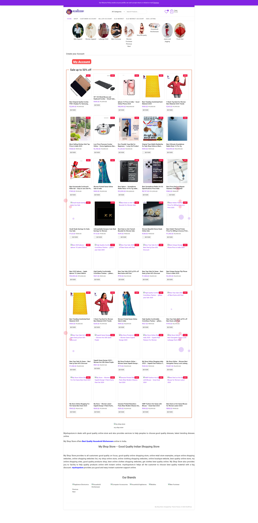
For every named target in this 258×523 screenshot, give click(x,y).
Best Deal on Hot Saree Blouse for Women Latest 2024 (176, 405)
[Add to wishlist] (90, 92)
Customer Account (88, 19)
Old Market (119, 19)
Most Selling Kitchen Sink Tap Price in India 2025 (79, 145)
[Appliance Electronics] (75, 484)
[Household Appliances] (152, 484)
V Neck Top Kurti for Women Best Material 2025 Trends (176, 103)
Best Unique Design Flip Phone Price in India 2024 (176, 272)
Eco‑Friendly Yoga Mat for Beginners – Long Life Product (128, 145)
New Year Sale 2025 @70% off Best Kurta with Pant (128, 272)
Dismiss (156, 3)
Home (69, 19)
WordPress (189, 507)
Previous (129, 44)
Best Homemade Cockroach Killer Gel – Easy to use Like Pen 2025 (80, 188)
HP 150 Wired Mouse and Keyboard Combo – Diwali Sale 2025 (104, 99)
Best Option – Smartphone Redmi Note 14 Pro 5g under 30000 (127, 188)
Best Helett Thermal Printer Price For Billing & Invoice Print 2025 (176, 231)
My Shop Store (159, 507)
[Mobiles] (166, 484)
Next (129, 46)
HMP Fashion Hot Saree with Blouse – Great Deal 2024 (152, 405)
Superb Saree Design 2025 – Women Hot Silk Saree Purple (104, 361)
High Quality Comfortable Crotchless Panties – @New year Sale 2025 (103, 273)
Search (144, 12)
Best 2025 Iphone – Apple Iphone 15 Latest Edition (78, 272)
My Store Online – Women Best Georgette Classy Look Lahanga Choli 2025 (177, 363)
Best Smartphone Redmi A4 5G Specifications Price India (152, 187)
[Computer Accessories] (133, 484)
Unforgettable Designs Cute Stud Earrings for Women (105, 230)
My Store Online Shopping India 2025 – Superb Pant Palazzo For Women (153, 363)
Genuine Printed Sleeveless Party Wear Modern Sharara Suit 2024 (128, 406)
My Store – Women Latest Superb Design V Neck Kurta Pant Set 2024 (103, 406)
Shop (76, 19)
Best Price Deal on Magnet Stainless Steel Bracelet (175, 187)
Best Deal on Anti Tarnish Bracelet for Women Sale (126, 230)
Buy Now (73, 110)
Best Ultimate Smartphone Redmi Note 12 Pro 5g (175, 145)
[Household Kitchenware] (114, 484)
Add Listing (151, 19)
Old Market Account (135, 19)
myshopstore (77, 468)
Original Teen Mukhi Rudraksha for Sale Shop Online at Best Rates (152, 146)
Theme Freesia (176, 507)
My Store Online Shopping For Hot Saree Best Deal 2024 (79, 405)
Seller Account (105, 19)
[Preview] (90, 88)
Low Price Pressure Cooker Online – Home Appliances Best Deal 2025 (104, 146)
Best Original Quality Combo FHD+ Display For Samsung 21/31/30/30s (78, 104)
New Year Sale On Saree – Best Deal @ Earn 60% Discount (152, 272)
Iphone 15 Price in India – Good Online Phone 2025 (128, 103)
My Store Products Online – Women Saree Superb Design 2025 (127, 363)
